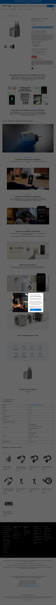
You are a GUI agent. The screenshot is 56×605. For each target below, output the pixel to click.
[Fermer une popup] (42, 293)
